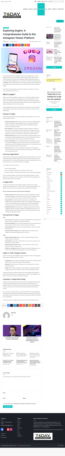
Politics (31, 9)
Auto (48, 193)
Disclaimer (3, 435)
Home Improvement (51, 191)
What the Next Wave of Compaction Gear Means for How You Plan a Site (58, 132)
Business (25, 9)
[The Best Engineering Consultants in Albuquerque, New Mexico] (49, 156)
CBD (48, 211)
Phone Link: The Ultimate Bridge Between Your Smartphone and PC (8, 361)
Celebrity (49, 187)
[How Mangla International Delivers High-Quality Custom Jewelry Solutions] (49, 148)
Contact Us (3, 433)
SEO (46, 9)
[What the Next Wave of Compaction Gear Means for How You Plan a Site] (49, 131)
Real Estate (61, 9)
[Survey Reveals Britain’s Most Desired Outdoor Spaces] (49, 141)
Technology (41, 9)
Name (4, 392)
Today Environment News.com (25, 445)
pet (47, 213)
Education (49, 209)
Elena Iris (7, 41)
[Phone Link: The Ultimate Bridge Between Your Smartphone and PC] (8, 356)
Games (48, 189)
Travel (49, 9)
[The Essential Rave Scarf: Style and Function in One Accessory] (49, 36)
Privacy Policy (4, 437)
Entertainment (50, 180)
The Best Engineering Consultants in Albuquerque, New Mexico (58, 158)
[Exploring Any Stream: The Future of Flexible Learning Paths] (49, 29)
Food (48, 201)
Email (4, 398)
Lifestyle (54, 9)
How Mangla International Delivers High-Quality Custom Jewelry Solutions (58, 149)
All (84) (54, 67)
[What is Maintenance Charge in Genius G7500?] (49, 51)
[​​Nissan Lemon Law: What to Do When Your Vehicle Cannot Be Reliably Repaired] (49, 123)
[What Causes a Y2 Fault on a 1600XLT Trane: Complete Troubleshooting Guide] (49, 59)
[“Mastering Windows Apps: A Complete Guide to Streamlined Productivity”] (22, 356)
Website (24, 398)
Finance (48, 205)
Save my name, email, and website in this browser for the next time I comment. (20, 403)
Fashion (48, 184)
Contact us (60, 21)
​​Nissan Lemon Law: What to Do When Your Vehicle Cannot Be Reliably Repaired (58, 124)
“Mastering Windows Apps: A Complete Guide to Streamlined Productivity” (22, 361)
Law (48, 203)
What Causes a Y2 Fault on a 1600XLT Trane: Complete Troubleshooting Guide (58, 60)
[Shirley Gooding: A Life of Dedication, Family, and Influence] (49, 44)
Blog (48, 176)
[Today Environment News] (12, 15)
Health (35, 9)
